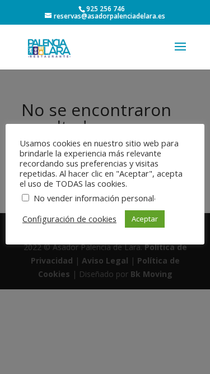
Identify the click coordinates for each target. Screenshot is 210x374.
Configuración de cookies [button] (69, 219)
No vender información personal (94, 198)
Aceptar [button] (145, 219)
